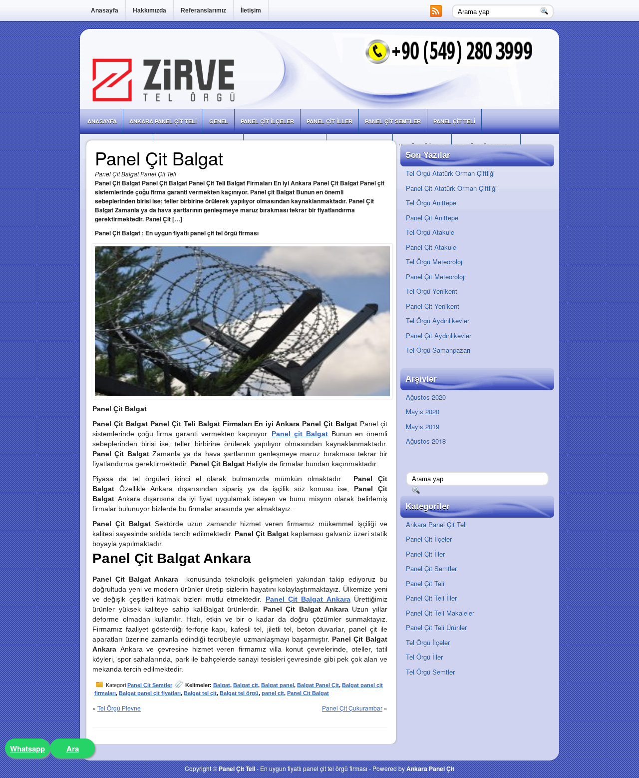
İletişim (251, 10)
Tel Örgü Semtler (430, 672)
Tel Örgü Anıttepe (431, 202)
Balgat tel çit (200, 693)
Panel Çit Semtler (393, 121)
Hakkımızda (149, 10)
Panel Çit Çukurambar (352, 708)
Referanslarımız (203, 10)
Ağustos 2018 (426, 441)
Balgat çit (245, 685)
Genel (218, 121)
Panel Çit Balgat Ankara (308, 599)
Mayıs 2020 (422, 411)
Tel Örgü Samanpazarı (438, 350)
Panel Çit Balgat (308, 693)
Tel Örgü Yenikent (431, 291)
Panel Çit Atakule (431, 247)
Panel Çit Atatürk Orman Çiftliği (451, 188)
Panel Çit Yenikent (432, 306)
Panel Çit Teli (454, 121)
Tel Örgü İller (424, 657)
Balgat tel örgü (239, 693)
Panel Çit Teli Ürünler (436, 627)
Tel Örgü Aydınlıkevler (437, 320)
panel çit (273, 693)
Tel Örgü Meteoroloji (435, 261)
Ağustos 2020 (426, 397)
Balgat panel (277, 685)
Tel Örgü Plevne (119, 708)
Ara (72, 748)
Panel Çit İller (329, 121)
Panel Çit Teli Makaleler (440, 613)
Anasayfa (104, 10)
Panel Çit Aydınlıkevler (438, 335)
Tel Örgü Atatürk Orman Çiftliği (450, 173)
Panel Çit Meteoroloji (436, 276)
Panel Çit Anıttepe (432, 217)
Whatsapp (27, 748)
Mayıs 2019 (422, 426)
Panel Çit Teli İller (431, 598)
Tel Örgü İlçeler (428, 642)
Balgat (221, 685)
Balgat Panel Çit (318, 685)
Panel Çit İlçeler (267, 121)
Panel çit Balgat (299, 434)
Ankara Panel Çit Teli (163, 121)
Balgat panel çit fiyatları (150, 693)
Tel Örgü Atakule (430, 232)
